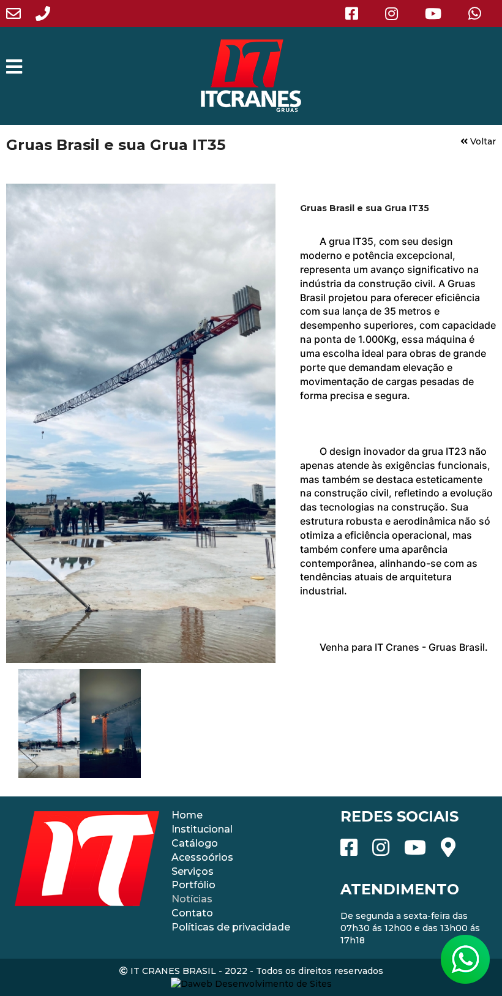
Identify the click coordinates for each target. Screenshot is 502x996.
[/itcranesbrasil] (357, 12)
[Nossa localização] (454, 846)
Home (187, 815)
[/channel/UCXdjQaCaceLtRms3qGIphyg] (433, 12)
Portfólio (193, 885)
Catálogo (194, 843)
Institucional (202, 829)
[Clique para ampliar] (140, 423)
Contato (192, 913)
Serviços (192, 871)
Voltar (482, 141)
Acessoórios (202, 857)
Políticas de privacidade (230, 927)
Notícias (191, 899)
